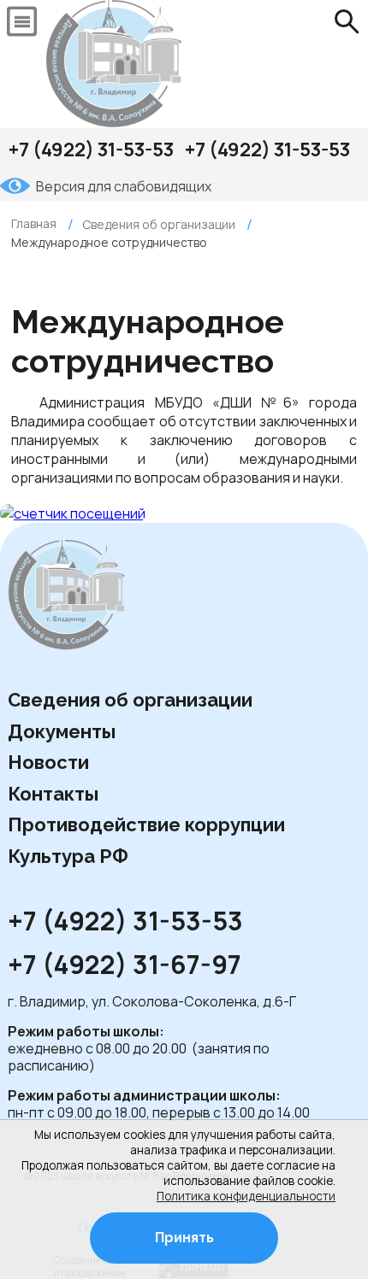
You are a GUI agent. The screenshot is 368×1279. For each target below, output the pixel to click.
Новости (48, 762)
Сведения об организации (130, 700)
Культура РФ (68, 856)
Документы (62, 731)
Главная (33, 223)
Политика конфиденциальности (246, 1196)
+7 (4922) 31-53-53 (91, 149)
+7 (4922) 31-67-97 (127, 965)
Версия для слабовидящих (123, 186)
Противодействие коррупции (146, 824)
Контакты (53, 794)
